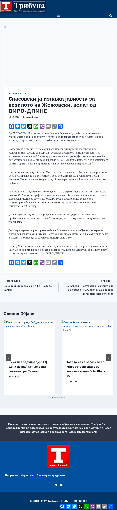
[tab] (52, 397)
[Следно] (108, 357)
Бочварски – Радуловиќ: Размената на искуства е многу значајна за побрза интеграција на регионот (89, 287)
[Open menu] (58, 15)
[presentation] (29, 337)
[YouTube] (61, 485)
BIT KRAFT (80, 501)
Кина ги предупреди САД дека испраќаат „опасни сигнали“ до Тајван (28, 366)
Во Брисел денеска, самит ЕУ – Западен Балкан (28, 285)
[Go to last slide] (8, 357)
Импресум (11, 475)
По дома (13, 93)
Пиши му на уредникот (51, 475)
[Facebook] (55, 485)
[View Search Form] (110, 15)
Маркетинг (27, 475)
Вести (23, 93)
